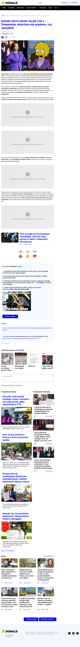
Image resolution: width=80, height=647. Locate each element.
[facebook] (3, 37)
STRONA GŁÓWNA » (10, 316)
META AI (31, 366)
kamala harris (5, 33)
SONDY (50, 7)
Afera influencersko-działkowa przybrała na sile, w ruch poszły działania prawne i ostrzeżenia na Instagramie (46, 575)
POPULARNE (42, 7)
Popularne (39, 632)
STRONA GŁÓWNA (31, 619)
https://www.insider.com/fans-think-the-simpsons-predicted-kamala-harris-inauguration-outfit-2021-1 (27, 329)
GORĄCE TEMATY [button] (31, 7)
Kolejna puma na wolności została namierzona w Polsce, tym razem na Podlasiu (26, 574)
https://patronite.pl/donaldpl (19, 289)
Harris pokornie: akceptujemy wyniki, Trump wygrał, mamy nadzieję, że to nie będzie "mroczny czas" (43, 437)
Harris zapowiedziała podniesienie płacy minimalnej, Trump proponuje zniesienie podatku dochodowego (43, 464)
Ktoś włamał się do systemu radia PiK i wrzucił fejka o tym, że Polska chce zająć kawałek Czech (9, 602)
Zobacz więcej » (27, 244)
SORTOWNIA (11, 7)
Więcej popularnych (8, 551)
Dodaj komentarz (7, 376)
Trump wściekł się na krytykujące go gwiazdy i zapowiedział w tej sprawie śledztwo (43, 410)
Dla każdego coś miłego (19, 367)
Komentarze (32, 632)
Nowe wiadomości (49, 556)
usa (11, 33)
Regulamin (40, 634)
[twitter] (6, 37)
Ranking (45, 632)
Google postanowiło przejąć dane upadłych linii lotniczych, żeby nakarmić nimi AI (27, 602)
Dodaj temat (33, 634)
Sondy (56, 632)
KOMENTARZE (20, 7)
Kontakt (27, 634)
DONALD (3, 15)
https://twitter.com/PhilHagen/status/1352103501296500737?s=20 (21, 338)
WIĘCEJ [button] (56, 7)
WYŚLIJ (13, 37)
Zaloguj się (65, 2)
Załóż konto (74, 2)
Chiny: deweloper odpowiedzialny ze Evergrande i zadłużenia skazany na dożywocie (9, 574)
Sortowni (20, 350)
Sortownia (39, 283)
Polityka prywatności (49, 634)
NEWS (4, 7)
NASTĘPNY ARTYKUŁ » (47, 619)
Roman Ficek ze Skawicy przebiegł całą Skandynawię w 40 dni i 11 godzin (45, 601)
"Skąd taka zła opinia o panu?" (48, 367)
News (26, 632)
